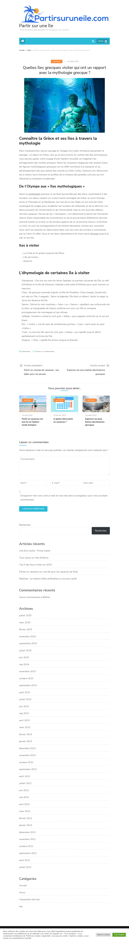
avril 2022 (24, 804)
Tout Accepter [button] (119, 935)
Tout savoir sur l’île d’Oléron (33, 557)
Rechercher (25, 524)
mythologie (34, 194)
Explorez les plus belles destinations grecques (95, 422)
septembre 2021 (28, 853)
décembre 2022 (27, 748)
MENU (100, 41)
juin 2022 (24, 790)
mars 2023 (24, 727)
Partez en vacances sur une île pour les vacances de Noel (48, 571)
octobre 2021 (26, 846)
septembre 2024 (28, 643)
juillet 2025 (25, 615)
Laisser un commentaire (44, 351)
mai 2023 (24, 713)
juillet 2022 (25, 783)
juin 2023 (24, 706)
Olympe (94, 233)
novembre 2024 (27, 636)
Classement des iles (29, 899)
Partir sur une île (36, 26)
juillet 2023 (25, 699)
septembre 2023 (28, 685)
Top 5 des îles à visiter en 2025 (35, 564)
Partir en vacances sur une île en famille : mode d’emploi (32, 422)
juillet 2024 (25, 650)
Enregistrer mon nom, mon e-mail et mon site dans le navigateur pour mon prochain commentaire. (63, 497)
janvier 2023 (25, 741)
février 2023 (25, 734)
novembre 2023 (27, 671)
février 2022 (25, 818)
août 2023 (24, 692)
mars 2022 (24, 811)
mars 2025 (24, 622)
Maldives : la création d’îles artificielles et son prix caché (48, 578)
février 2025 (25, 629)
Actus (56, 61)
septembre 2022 (28, 769)
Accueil (23, 885)
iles (21, 906)
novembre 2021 (27, 839)
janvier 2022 (25, 825)
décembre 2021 (27, 832)
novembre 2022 (27, 755)
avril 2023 (24, 720)
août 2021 (24, 860)
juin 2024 (24, 657)
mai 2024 (24, 664)
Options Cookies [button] (103, 935)
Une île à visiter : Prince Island (34, 550)
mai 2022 (24, 797)
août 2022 (24, 776)
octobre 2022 (26, 762)
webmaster (25, 351)
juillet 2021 (25, 867)
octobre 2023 (26, 678)
